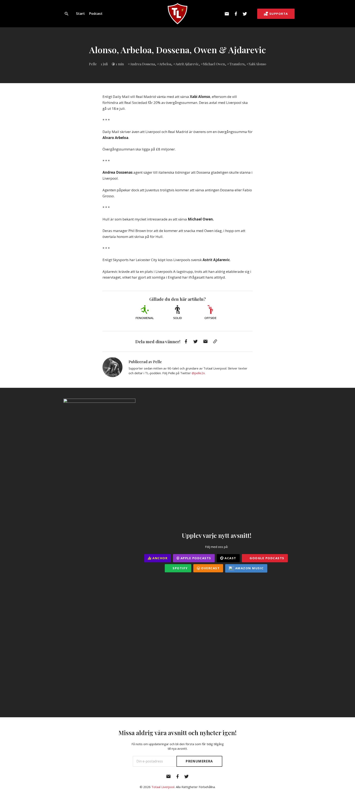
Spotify (180, 568)
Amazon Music (249, 568)
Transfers (236, 64)
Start (80, 13)
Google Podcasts (266, 558)
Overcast (210, 568)
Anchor (159, 558)
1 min (120, 64)
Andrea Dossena (142, 64)
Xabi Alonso (257, 64)
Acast (230, 558)
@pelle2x (198, 373)
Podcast (96, 13)
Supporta (278, 13)
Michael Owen (214, 64)
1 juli (104, 64)
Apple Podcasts (195, 558)
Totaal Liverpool (162, 787)
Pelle (93, 64)
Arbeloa (165, 64)
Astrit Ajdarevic (187, 64)
